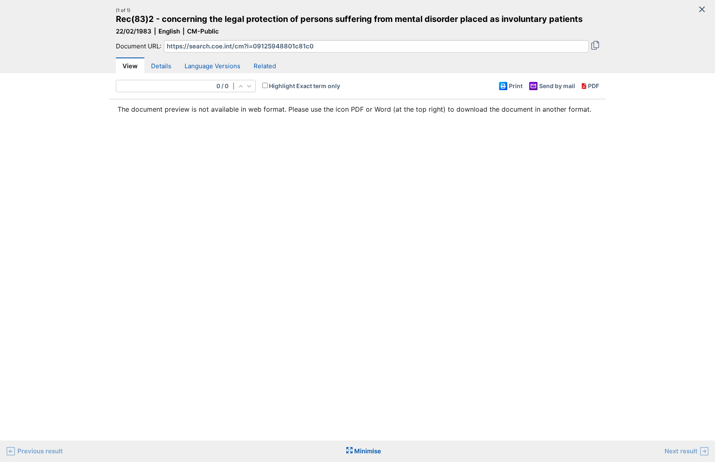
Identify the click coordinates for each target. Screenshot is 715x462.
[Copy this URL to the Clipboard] (595, 46)
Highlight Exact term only (304, 85)
